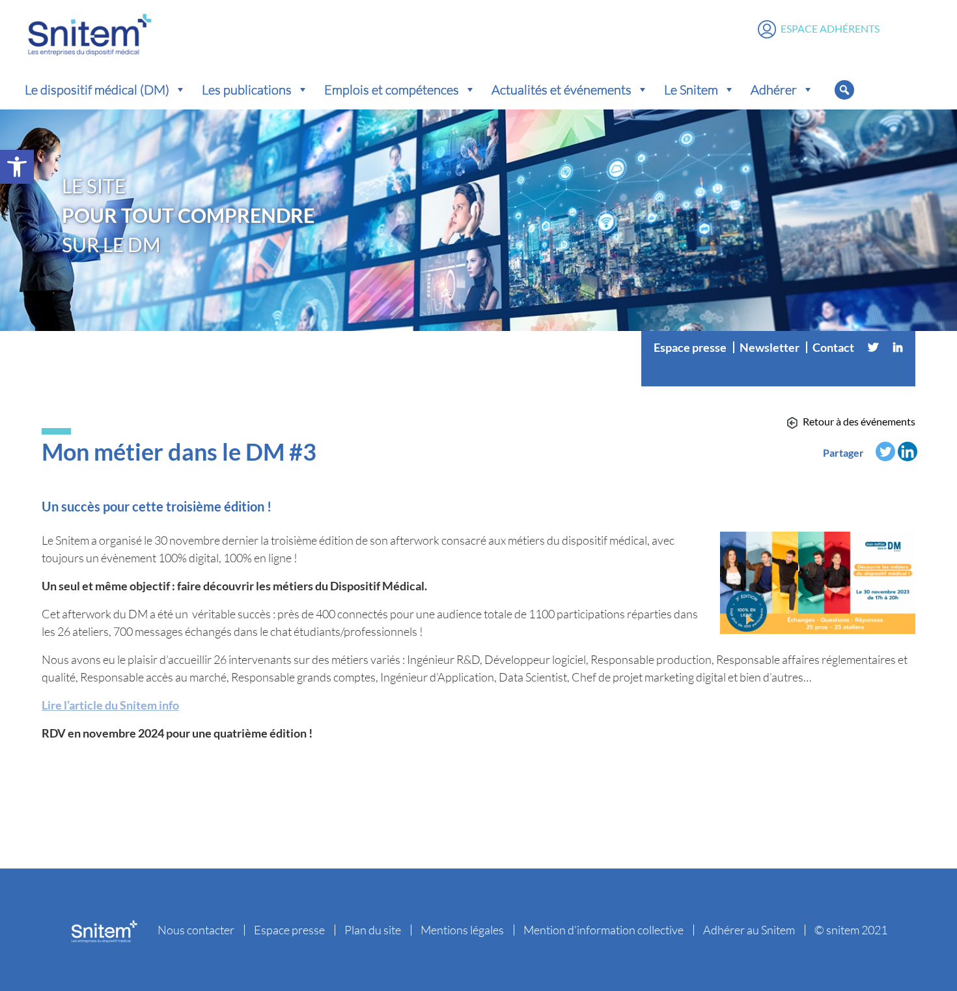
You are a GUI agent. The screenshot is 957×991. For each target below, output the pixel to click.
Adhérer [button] (774, 89)
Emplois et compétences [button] (391, 89)
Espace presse (690, 347)
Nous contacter (196, 930)
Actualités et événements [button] (561, 89)
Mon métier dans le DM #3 (179, 451)
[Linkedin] (897, 347)
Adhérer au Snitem (749, 930)
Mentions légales (462, 930)
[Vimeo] (778, 373)
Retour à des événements (859, 421)
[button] (17, 167)
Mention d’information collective (603, 930)
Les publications (247, 89)
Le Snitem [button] (691, 89)
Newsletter (769, 347)
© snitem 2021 (850, 930)
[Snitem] (90, 32)
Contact (833, 347)
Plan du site (372, 930)
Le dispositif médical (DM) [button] (97, 89)
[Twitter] (873, 347)
